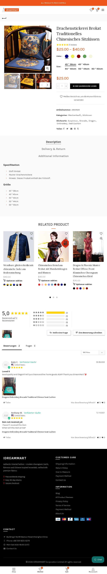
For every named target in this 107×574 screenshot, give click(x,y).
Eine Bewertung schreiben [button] (90, 332)
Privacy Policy (62, 501)
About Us (60, 513)
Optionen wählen (14, 281)
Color (58, 56)
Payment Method (63, 476)
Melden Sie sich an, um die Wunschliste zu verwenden (82, 98)
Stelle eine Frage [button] (60, 332)
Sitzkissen (87, 115)
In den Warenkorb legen (85, 86)
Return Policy (62, 468)
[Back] (4, 18)
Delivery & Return (53, 149)
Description (53, 141)
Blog (58, 493)
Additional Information (53, 156)
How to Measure (63, 472)
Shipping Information (65, 464)
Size (58, 66)
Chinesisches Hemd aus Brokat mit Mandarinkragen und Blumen (52, 269)
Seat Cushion (75, 123)
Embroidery (62, 123)
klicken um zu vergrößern (47, 68)
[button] (98, 402)
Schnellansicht (31, 238)
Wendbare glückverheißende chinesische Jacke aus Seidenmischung (18, 269)
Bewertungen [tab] (9, 345)
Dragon (92, 121)
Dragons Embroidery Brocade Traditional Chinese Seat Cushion (29, 397)
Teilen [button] (8, 402)
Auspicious (73, 121)
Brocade (83, 121)
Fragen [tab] (29, 345)
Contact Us (61, 480)
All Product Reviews (64, 497)
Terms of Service (63, 505)
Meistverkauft (74, 115)
